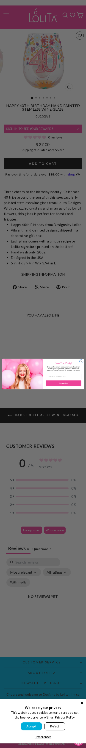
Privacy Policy (65, 717)
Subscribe (63, 383)
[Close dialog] (81, 361)
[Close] (82, 703)
